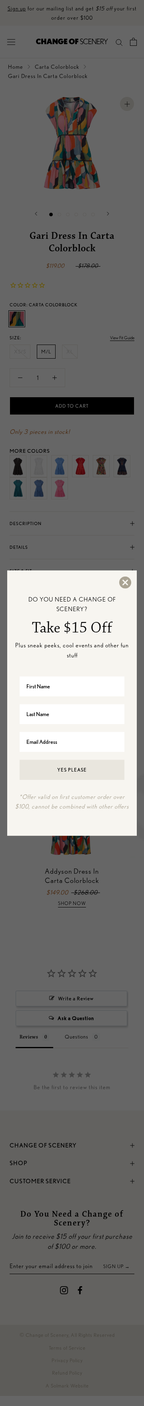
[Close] (125, 582)
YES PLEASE (72, 769)
